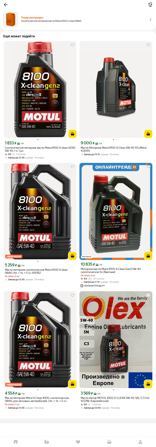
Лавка (47, 442)
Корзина (109, 442)
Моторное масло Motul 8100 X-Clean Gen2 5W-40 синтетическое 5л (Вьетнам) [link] (111, 270)
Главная (15, 442)
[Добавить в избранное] (72, 45)
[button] (5, 4)
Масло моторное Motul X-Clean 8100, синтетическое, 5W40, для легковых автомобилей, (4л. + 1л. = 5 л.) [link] (37, 399)
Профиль (140, 442)
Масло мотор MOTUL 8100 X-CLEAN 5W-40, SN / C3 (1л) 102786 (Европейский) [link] (115, 399)
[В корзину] (72, 133)
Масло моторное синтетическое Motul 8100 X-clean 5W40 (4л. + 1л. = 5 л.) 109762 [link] (36, 271)
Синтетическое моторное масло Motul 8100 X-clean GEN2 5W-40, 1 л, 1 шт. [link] (40, 149)
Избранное (78, 442)
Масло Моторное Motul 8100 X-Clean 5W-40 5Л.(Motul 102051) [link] (113, 149)
